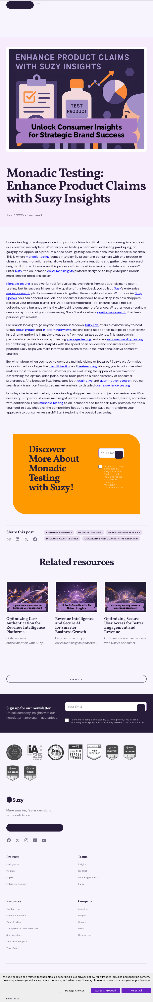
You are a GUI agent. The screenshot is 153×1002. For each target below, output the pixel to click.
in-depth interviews (57, 330)
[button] (37, 5)
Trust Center (13, 948)
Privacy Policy (12, 998)
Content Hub (13, 909)
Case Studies (13, 922)
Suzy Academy (14, 935)
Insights (10, 870)
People (81, 915)
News (81, 928)
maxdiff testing (59, 366)
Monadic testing (18, 284)
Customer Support (16, 941)
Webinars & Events (16, 915)
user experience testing (112, 385)
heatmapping (87, 366)
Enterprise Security (16, 884)
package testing (79, 339)
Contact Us (84, 935)
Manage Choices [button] (75, 990)
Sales (81, 884)
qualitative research (111, 312)
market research (18, 293)
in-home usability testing (125, 339)
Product (82, 870)
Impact (10, 877)
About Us (83, 909)
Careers (82, 922)
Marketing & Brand (88, 877)
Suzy (18, 271)
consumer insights (60, 271)
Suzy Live (92, 325)
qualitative (85, 381)
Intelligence (12, 864)
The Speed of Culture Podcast (22, 928)
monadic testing (38, 257)
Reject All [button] (136, 990)
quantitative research (115, 381)
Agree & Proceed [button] (105, 990)
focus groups (25, 330)
